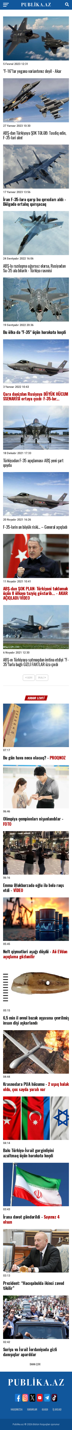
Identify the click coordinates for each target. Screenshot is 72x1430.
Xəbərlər (32, 1409)
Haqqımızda (16, 1409)
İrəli (41, 677)
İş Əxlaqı (57, 1409)
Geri (29, 677)
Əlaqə (45, 1409)
